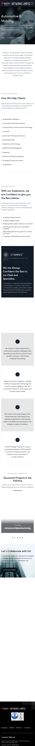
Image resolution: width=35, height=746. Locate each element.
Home (3, 37)
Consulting (17, 525)
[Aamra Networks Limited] (17, 3)
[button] (12, 537)
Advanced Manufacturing (17, 528)
